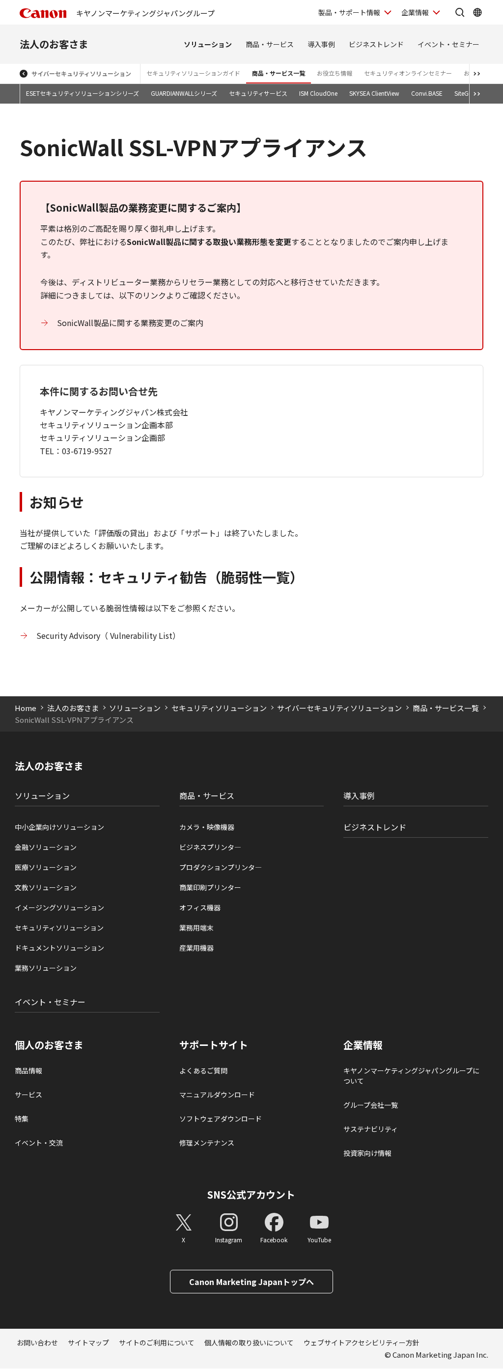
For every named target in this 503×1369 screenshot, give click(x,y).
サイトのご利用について (157, 1342)
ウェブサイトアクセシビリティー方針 (361, 1342)
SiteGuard (467, 93)
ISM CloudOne (318, 93)
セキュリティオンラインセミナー (408, 73)
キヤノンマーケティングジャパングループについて (411, 1076)
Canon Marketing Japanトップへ (251, 1281)
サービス (28, 1094)
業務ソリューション (46, 968)
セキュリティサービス (258, 93)
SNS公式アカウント (251, 1194)
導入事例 (321, 44)
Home (25, 708)
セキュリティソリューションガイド (193, 73)
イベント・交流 (39, 1143)
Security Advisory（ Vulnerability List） (109, 635)
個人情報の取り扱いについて (249, 1342)
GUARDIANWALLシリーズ (184, 93)
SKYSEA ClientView (374, 93)
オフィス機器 (200, 907)
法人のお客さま (54, 44)
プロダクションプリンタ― (220, 867)
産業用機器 (196, 948)
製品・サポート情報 (349, 12)
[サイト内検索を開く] (460, 12)
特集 (21, 1118)
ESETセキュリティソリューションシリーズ (82, 93)
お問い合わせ (37, 1342)
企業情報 (415, 12)
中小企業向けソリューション (59, 827)
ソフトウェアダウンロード (220, 1118)
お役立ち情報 (334, 73)
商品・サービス (270, 44)
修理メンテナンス (206, 1143)
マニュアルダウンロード (217, 1094)
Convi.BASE (427, 93)
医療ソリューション (46, 867)
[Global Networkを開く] (477, 12)
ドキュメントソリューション (59, 948)
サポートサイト (213, 1045)
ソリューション (208, 44)
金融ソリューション (46, 847)
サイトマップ (88, 1342)
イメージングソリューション (59, 907)
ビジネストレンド (376, 44)
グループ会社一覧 (370, 1105)
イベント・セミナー (448, 44)
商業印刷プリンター (210, 887)
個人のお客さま (49, 1045)
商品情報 (28, 1070)
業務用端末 (196, 927)
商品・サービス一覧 (278, 73)
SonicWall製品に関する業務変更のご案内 (130, 323)
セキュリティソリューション (219, 708)
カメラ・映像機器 (206, 827)
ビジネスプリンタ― (210, 847)
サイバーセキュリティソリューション (81, 73)
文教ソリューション (46, 887)
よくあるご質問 (203, 1070)
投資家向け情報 (367, 1153)
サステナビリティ (370, 1129)
